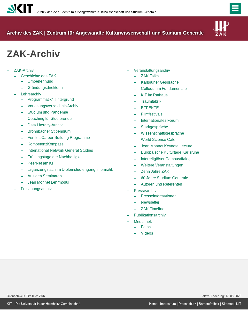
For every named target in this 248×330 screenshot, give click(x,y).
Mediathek (143, 222)
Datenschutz (187, 304)
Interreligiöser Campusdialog (166, 159)
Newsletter (150, 202)
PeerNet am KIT (41, 163)
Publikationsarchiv (150, 215)
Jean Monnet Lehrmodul (48, 182)
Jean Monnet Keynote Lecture (166, 146)
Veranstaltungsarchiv (152, 70)
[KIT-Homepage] (20, 7)
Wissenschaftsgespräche (162, 133)
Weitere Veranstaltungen (162, 165)
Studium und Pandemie (48, 112)
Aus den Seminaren (45, 176)
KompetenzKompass (45, 144)
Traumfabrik (151, 101)
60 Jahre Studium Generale (164, 178)
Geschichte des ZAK (38, 76)
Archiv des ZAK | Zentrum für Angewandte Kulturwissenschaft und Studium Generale (96, 12)
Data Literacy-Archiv (45, 125)
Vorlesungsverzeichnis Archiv (53, 106)
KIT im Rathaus (154, 95)
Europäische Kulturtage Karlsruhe (170, 152)
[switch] (223, 8)
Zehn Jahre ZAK (155, 171)
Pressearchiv (145, 191)
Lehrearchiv (31, 94)
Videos (147, 233)
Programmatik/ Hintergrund (51, 99)
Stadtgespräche (154, 127)
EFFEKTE (150, 108)
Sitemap (227, 304)
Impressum (168, 304)
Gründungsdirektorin (45, 88)
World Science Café (158, 139)
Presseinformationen (159, 196)
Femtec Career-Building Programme (59, 138)
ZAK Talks (150, 76)
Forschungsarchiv (36, 189)
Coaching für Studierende (50, 118)
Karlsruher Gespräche (160, 82)
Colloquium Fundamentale (164, 88)
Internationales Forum (159, 120)
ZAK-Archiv (24, 70)
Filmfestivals (152, 114)
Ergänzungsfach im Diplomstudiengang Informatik (70, 169)
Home (153, 304)
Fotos (146, 227)
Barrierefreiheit (209, 304)
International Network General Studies (60, 150)
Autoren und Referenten (161, 184)
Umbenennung (40, 81)
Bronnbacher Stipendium (49, 131)
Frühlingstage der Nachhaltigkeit (56, 157)
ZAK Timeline (152, 209)
